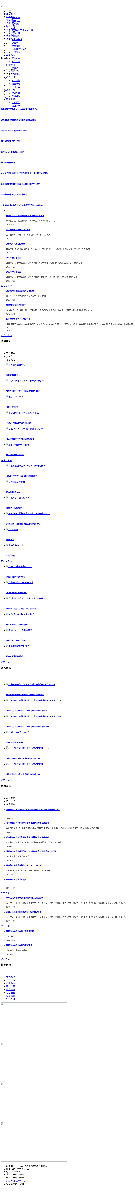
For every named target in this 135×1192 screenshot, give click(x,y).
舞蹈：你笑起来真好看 (14, 742)
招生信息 (16, 62)
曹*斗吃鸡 (10, 540)
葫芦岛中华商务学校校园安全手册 (20, 931)
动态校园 (10, 32)
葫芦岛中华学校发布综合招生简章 (20, 291)
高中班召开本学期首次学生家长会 (14, 195)
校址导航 (16, 106)
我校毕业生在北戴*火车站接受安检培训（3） (23, 758)
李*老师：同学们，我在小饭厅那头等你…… (23, 609)
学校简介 (16, 17)
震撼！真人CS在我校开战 (16, 640)
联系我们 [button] (10, 99)
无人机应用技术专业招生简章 (18, 230)
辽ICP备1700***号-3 (15, 1181)
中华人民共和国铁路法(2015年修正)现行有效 (24, 898)
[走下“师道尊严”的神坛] (17, 445)
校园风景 (16, 74)
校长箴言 (16, 21)
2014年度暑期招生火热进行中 (18, 319)
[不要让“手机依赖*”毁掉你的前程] (22, 413)
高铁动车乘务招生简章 (15, 244)
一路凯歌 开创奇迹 (8, 163)
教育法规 (10, 29)
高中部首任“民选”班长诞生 (16, 593)
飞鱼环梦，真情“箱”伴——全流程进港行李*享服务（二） (28, 711)
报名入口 (10, 39)
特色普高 (16, 46)
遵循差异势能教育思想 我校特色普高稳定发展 (18, 120)
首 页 (8, 13)
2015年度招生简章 (13, 258)
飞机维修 (16, 36)
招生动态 (10, 23)
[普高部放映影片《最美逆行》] (21, 614)
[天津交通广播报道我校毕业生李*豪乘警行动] (28, 513)
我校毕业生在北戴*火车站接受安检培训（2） (23, 774)
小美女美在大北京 (13, 556)
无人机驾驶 (17, 39)
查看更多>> (6, 286)
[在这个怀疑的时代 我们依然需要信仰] (24, 429)
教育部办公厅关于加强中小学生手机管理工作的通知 (27, 837)
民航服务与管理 (19, 49)
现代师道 (16, 71)
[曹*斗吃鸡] (12, 529)
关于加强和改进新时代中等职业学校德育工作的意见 (27, 823)
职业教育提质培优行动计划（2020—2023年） (24, 865)
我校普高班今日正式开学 (10, 141)
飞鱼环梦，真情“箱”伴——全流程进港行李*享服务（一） (28, 727)
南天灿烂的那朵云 (13, 492)
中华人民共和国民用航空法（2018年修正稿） (24, 912)
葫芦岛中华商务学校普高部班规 (19, 945)
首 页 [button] (8, 11)
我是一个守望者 (12, 407)
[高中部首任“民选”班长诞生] (19, 582)
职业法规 (16, 84)
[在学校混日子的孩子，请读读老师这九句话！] (28, 381)
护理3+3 (15, 43)
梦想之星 (16, 68)
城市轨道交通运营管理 (22, 30)
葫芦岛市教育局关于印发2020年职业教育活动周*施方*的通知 (31, 851)
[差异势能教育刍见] (15, 365)
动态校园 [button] (10, 90)
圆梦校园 (10, 26)
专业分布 (10, 20)
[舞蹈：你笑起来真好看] (18, 732)
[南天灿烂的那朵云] (15, 482)
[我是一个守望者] (14, 397)
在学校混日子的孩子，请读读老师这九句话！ (23, 391)
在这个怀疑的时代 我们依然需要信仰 (20, 439)
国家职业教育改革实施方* (17, 880)
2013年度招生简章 (13, 272)
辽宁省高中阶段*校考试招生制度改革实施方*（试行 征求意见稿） (33, 810)
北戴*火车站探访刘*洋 (15, 508)
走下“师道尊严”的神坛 (15, 455)
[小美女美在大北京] (15, 545)
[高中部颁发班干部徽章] (18, 646)
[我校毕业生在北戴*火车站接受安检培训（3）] (28, 748)
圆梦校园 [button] (10, 65)
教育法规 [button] (10, 77)
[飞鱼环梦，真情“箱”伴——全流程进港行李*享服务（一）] (34, 716)
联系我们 (16, 102)
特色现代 (10, 16)
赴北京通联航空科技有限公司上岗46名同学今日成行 (21, 184)
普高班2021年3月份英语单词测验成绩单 (21, 476)
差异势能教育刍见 (13, 375)
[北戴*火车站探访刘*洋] (18, 498)
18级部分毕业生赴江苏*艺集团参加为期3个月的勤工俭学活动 (24, 173)
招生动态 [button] (10, 55)
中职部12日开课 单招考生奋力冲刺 (14, 131)
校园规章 (16, 87)
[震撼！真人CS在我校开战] (19, 630)
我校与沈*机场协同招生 (16, 305)
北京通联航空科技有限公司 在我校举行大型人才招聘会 (22, 205)
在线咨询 (16, 96)
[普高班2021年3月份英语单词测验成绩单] (25, 466)
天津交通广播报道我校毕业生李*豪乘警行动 (23, 524)
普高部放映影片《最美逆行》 (17, 625)
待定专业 (16, 52)
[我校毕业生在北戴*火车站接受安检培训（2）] (28, 764)
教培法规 (16, 80)
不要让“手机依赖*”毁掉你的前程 (18, 423)
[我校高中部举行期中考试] (19, 566)
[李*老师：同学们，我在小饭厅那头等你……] (28, 598)
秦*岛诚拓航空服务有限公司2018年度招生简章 (25, 216)
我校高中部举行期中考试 (15, 577)
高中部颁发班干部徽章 (14, 656)
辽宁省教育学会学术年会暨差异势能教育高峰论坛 (25, 695)
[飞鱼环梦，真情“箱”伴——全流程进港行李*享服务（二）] (34, 700)
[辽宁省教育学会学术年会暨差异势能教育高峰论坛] (30, 684)
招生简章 (16, 58)
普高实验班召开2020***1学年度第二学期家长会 (19, 109)
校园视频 (16, 93)
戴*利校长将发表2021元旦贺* (12, 152)
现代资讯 (16, 24)
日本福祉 (16, 33)
